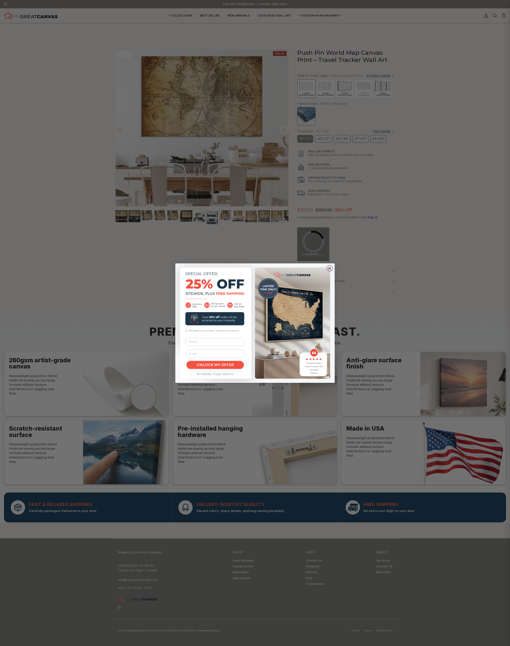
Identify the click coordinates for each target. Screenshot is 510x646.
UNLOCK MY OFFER (215, 365)
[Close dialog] (330, 268)
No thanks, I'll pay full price (215, 374)
